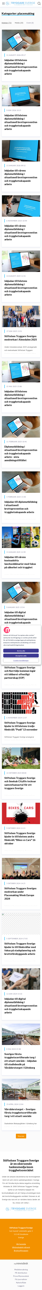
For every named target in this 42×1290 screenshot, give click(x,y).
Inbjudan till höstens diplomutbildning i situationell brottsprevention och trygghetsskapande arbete (20, 67)
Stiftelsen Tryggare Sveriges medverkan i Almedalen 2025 (20, 338)
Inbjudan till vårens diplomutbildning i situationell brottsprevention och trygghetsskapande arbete (20, 177)
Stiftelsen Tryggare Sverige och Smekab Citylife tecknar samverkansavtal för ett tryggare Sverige (20, 783)
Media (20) (19, 23)
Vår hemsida (21, 1244)
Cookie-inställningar (21, 660)
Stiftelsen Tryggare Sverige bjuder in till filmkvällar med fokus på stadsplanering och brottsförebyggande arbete (20, 948)
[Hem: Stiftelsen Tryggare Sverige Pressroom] (20, 3)
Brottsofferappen (21, 1250)
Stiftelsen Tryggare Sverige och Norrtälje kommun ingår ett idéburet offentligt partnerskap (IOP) (20, 672)
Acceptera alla (20, 656)
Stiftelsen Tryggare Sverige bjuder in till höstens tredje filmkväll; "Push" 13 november (21, 726)
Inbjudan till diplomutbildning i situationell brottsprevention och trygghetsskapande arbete (20, 507)
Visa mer (21, 1136)
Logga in (21, 1286)
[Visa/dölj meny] (3, 3)
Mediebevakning (21, 1269)
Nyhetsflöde (21, 1282)
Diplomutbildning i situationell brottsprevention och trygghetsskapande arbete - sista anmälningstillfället (20, 453)
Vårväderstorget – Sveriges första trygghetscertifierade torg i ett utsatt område (20, 1113)
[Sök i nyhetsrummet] (39, 3)
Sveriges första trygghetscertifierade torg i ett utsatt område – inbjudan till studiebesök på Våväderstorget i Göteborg (20, 1061)
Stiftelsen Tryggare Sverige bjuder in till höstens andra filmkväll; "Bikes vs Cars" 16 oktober (19, 838)
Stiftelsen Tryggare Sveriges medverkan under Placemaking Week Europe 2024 (20, 893)
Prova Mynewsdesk (21, 1276)
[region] (21, 645)
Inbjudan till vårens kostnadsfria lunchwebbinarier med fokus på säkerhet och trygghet (20, 562)
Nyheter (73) (7, 23)
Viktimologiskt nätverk (21, 1247)
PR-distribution (21, 1273)
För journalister (21, 1279)
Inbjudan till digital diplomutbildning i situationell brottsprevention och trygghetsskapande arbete (20, 619)
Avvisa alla (21, 651)
